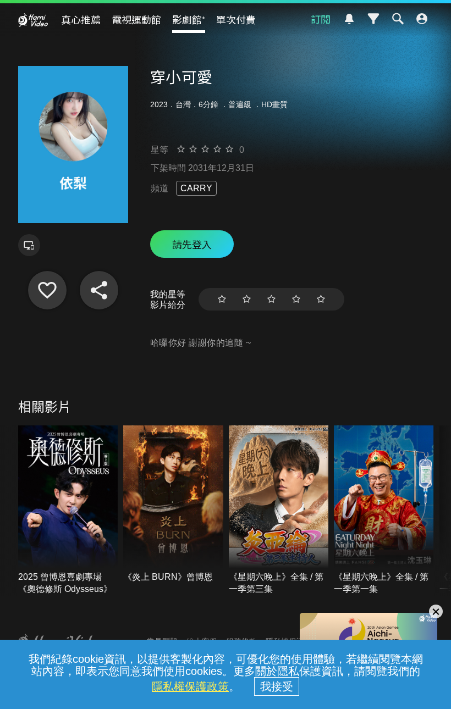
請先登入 (192, 244)
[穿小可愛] (47, 290)
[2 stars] (246, 299)
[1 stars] (222, 299)
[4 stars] (296, 299)
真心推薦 (81, 19)
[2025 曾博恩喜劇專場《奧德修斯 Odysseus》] (68, 510)
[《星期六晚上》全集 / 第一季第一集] (384, 510)
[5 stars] (321, 299)
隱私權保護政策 (190, 686)
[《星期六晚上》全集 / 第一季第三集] (279, 510)
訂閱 (321, 19)
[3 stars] (271, 299)
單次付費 (236, 19)
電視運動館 (136, 19)
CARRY (196, 188)
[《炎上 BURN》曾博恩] (173, 504)
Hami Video (33, 19)
